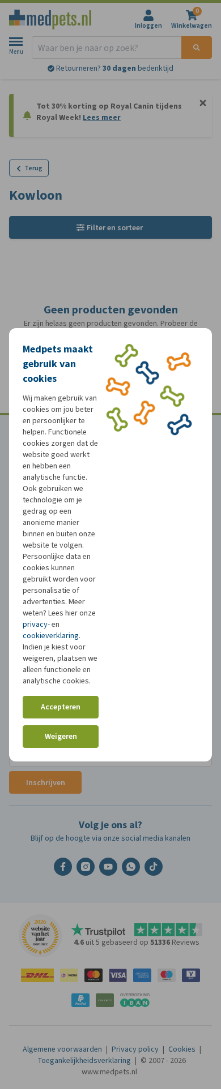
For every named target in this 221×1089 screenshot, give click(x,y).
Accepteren (60, 706)
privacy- (36, 624)
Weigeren (61, 736)
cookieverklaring (51, 635)
